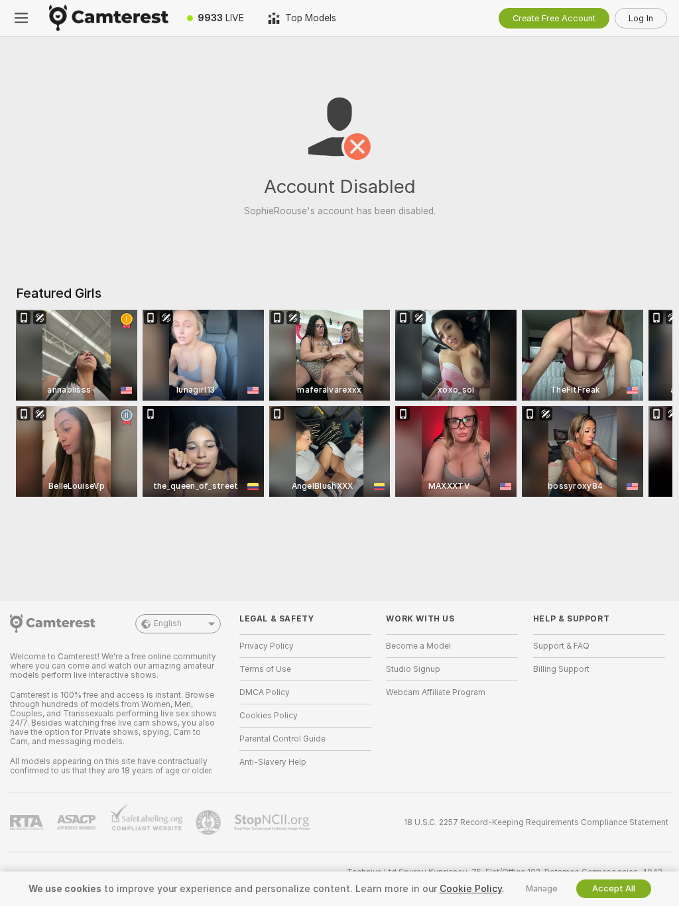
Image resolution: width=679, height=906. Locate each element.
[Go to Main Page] (108, 18)
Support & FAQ (561, 646)
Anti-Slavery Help (272, 762)
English (168, 623)
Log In (641, 18)
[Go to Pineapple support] (209, 822)
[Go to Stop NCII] (273, 822)
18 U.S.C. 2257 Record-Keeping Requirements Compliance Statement (536, 822)
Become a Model (418, 646)
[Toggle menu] (21, 18)
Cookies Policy (268, 715)
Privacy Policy (266, 646)
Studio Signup (413, 669)
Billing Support (561, 669)
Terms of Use (265, 669)
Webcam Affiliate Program (435, 692)
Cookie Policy (471, 888)
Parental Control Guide (282, 739)
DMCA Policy (264, 692)
